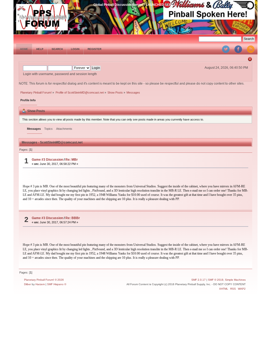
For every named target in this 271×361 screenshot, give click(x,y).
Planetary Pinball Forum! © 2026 (44, 279)
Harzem (40, 284)
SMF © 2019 (215, 279)
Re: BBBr (72, 218)
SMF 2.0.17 (198, 279)
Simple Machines (235, 279)
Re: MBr (71, 159)
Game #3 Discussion (47, 159)
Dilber (27, 284)
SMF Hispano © (56, 284)
